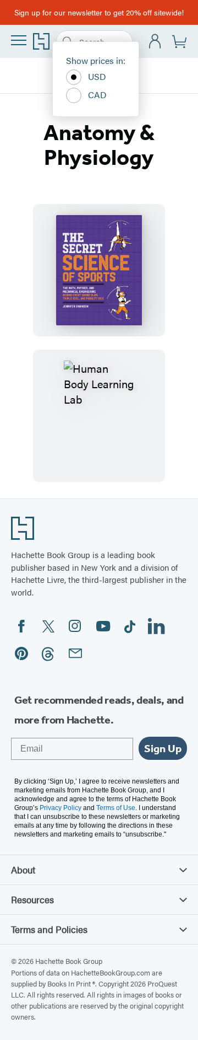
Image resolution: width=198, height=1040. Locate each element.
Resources (32, 899)
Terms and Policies (49, 929)
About (23, 869)
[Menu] (18, 40)
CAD (97, 94)
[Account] (155, 41)
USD (97, 76)
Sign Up (163, 748)
